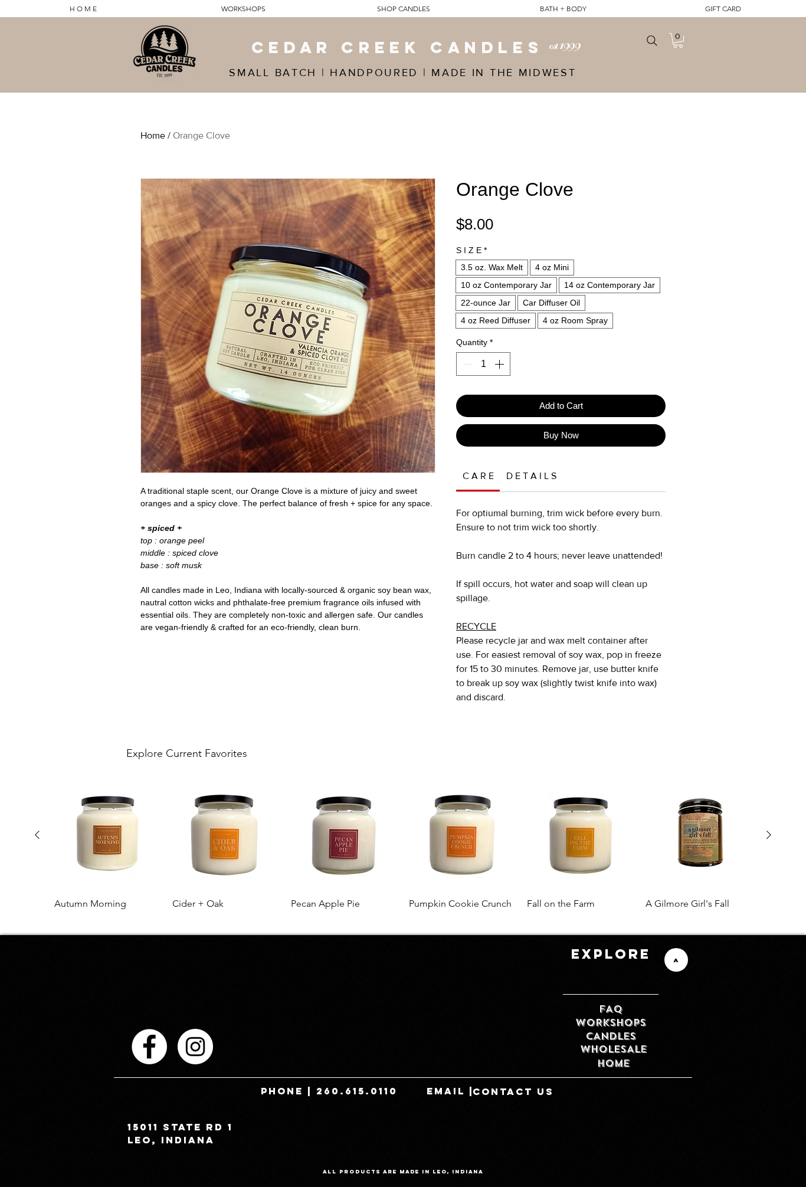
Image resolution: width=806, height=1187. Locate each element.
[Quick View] (107, 835)
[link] (478, 476)
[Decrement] (466, 364)
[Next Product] (769, 835)
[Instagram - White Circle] (195, 1046)
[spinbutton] (483, 364)
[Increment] (500, 364)
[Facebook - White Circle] (149, 1046)
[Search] (651, 40)
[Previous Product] (37, 835)
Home (152, 135)
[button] (678, 40)
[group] (403, 852)
